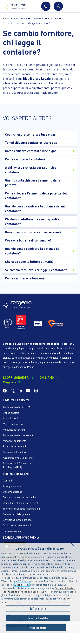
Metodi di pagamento (14, 440)
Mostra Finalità (38, 618)
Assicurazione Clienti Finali (18, 457)
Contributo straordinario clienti (20, 503)
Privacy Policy (46, 591)
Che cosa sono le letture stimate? (29, 262)
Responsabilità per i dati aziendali (19, 591)
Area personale (12, 486)
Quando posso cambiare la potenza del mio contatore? (35, 208)
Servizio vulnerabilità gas (17, 519)
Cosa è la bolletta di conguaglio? (28, 240)
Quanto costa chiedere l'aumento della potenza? (32, 182)
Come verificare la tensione (24, 278)
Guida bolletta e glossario (17, 525)
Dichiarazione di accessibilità (19, 497)
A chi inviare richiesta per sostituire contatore (30, 169)
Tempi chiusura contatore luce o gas (31, 142)
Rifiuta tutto (38, 608)
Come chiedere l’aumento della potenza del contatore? (36, 195)
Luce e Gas (37, 18)
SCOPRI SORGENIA (16, 377)
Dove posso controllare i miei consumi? (33, 232)
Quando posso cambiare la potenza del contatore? (32, 251)
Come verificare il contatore (25, 159)
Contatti (7, 480)
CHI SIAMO (46, 377)
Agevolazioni (10, 418)
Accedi (58, 6)
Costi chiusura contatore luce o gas (30, 134)
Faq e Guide (20, 18)
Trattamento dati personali (18, 435)
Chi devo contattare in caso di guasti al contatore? (32, 221)
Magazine (9, 382)
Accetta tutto (38, 627)
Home (6, 18)
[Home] (15, 5)
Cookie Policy (22, 584)
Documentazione (12, 491)
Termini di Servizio (65, 588)
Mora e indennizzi (13, 424)
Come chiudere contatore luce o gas (31, 151)
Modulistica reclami (14, 429)
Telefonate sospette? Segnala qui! (22, 508)
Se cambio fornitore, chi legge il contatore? (26, 23)
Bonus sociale (11, 412)
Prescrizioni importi (14, 446)
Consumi (53, 18)
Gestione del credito (14, 452)
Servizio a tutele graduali (17, 514)
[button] (45, 6)
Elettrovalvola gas (13, 531)
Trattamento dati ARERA (16, 407)
